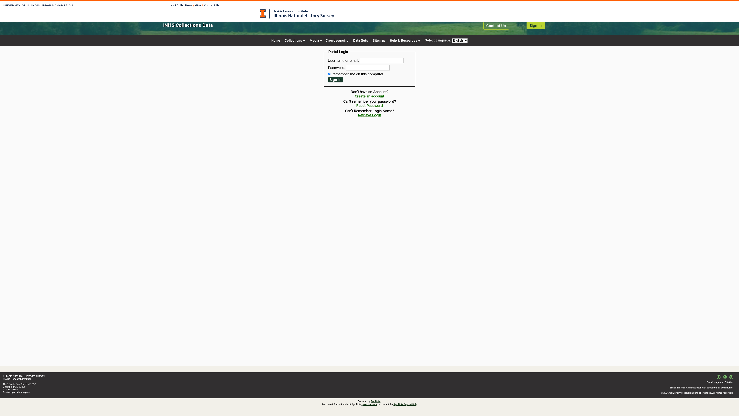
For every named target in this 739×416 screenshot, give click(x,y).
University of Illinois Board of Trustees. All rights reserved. (701, 393)
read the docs (370, 404)
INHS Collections (181, 5)
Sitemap (379, 40)
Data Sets (360, 40)
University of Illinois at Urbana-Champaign (263, 13)
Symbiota (375, 401)
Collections (293, 40)
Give (198, 5)
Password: (336, 67)
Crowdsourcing (337, 40)
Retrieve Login (369, 115)
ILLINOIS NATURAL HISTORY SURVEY (24, 376)
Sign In (536, 25)
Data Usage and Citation (720, 382)
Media (314, 40)
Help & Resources (403, 40)
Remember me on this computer (357, 74)
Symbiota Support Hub (405, 404)
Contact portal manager (16, 392)
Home (275, 40)
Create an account (369, 96)
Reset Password (369, 105)
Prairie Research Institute (290, 11)
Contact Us (211, 5)
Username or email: (343, 60)
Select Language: (438, 40)
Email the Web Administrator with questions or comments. (701, 387)
